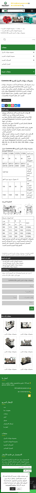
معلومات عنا (7, 410)
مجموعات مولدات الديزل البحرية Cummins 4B (10, 334)
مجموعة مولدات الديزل (8, 52)
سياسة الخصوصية (11, 485)
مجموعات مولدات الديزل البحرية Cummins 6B (13, 33)
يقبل (12, 489)
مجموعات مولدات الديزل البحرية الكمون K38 (26, 369)
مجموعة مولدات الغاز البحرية (10, 267)
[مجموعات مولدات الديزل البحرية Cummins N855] (26, 343)
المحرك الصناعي (6, 64)
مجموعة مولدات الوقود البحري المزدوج (13, 265)
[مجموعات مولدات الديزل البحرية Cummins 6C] (26, 325)
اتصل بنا (6, 427)
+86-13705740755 (16, 5)
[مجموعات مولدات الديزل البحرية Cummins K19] (10, 360)
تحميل (5, 420)
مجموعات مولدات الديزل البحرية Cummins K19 (10, 369)
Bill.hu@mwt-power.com (19, 3)
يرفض (18, 489)
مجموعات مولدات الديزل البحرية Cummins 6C (26, 334)
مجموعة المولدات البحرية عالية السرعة (12, 31)
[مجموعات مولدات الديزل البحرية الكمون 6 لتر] (10, 343)
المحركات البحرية (6, 60)
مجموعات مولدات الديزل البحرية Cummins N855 (26, 352)
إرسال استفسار (6, 100)
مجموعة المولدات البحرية (8, 28)
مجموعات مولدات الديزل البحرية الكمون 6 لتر (10, 352)
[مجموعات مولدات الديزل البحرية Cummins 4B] (10, 325)
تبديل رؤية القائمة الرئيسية (32, 10)
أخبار (5, 417)
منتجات (18, 28)
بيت (24, 28)
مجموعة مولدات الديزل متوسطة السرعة (13, 263)
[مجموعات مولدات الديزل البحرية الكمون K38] (26, 360)
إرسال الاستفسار (8, 424)
